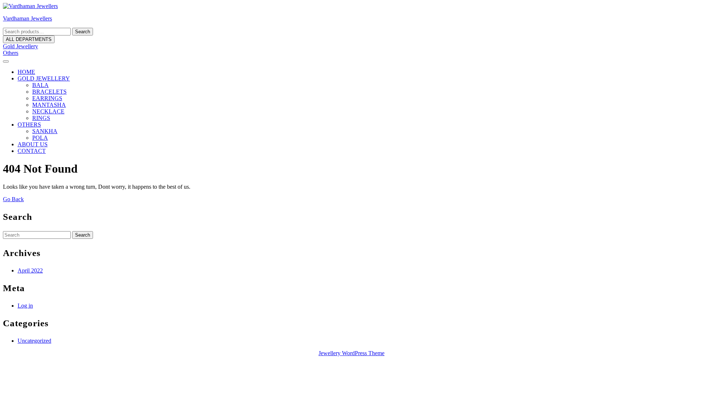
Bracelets (49, 92)
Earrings (47, 98)
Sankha (44, 131)
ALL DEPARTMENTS (29, 39)
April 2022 (30, 270)
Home (26, 72)
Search (82, 31)
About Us (33, 144)
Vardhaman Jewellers (27, 18)
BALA (40, 85)
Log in (25, 305)
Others (10, 53)
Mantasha (49, 105)
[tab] (6, 61)
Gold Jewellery (20, 46)
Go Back (13, 199)
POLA (40, 138)
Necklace (48, 111)
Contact (32, 151)
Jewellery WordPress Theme (351, 353)
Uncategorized (34, 341)
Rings (41, 118)
